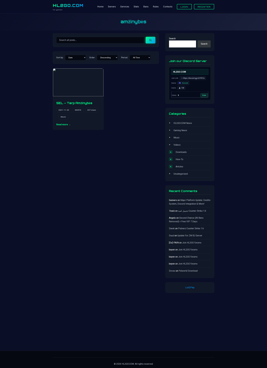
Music (63, 117)
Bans (146, 6)
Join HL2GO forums (191, 242)
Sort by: (59, 57)
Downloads (181, 152)
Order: (92, 57)
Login (184, 6)
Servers (112, 6)
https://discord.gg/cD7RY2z (194, 78)
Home (100, 6)
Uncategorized (181, 174)
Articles (179, 166)
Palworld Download (188, 270)
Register (204, 6)
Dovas (172, 270)
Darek (172, 228)
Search (172, 38)
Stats (136, 6)
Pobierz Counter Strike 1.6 (191, 228)
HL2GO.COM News (183, 123)
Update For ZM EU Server (189, 235)
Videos (177, 145)
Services (124, 6)
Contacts (167, 6)
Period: (124, 57)
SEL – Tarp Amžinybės (74, 103)
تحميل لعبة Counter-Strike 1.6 (192, 211)
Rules (156, 6)
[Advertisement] (189, 321)
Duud (171, 235)
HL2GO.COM (68, 5)
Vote (204, 95)
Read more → (63, 124)
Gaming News (180, 130)
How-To (179, 159)
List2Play (190, 287)
